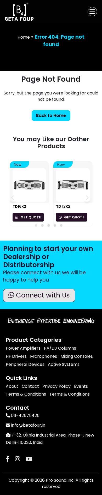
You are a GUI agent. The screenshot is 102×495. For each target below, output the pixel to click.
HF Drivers (16, 356)
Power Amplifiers (23, 348)
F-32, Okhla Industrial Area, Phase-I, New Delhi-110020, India (50, 439)
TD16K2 (19, 206)
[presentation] (13, 198)
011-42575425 (24, 416)
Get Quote (30, 217)
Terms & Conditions (26, 394)
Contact (30, 386)
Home (24, 37)
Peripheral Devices (25, 364)
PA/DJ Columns (60, 348)
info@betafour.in (27, 425)
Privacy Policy (56, 386)
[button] (36, 225)
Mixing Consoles (76, 356)
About (12, 386)
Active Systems (64, 364)
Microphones (43, 356)
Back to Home (51, 115)
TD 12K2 (63, 206)
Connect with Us (42, 295)
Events (81, 386)
